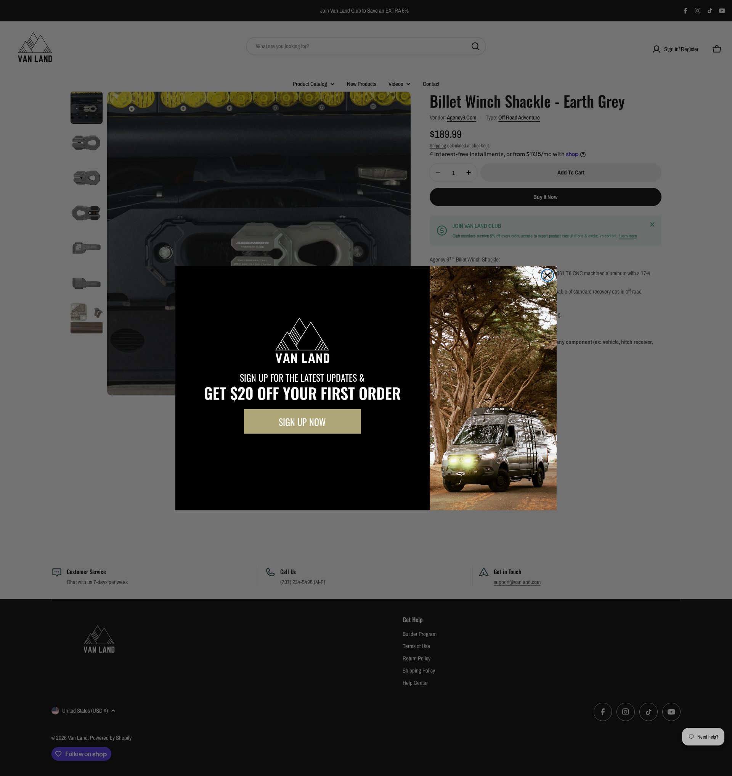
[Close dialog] (547, 275)
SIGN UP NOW (302, 421)
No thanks (302, 451)
